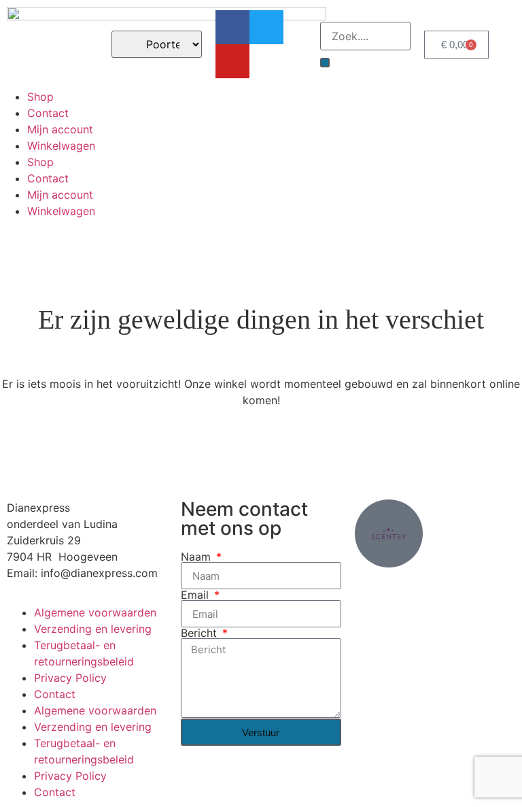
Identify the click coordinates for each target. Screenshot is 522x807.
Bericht (200, 632)
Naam (197, 556)
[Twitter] (266, 27)
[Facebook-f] (232, 27)
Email (196, 594)
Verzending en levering (93, 629)
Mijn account (60, 129)
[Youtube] (232, 61)
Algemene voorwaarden (95, 612)
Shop (40, 96)
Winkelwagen (61, 145)
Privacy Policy (70, 678)
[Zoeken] (325, 62)
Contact (48, 113)
